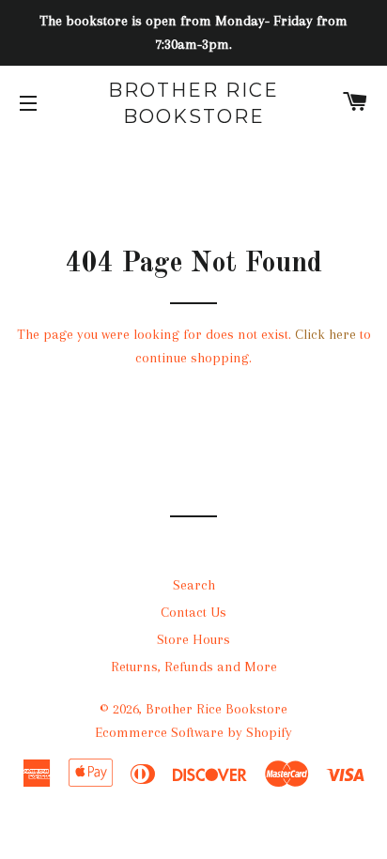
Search (194, 584)
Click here (325, 334)
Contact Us (193, 612)
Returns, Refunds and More (194, 666)
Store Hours (193, 639)
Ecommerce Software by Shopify (193, 732)
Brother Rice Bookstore (193, 103)
